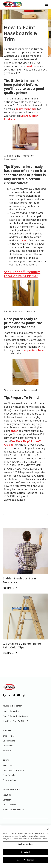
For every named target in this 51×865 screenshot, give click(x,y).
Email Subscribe (9, 804)
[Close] (48, 829)
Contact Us (8, 799)
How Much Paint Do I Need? (15, 721)
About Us (7, 795)
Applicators (8, 750)
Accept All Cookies (25, 860)
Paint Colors (8, 765)
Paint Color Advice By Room (15, 716)
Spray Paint (8, 745)
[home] (12, 4)
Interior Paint (8, 736)
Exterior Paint (9, 740)
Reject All (25, 852)
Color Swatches (9, 775)
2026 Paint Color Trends (13, 770)
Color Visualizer (9, 780)
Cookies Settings (25, 844)
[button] (45, 4)
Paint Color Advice (11, 711)
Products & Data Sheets (13, 809)
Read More (8, 587)
